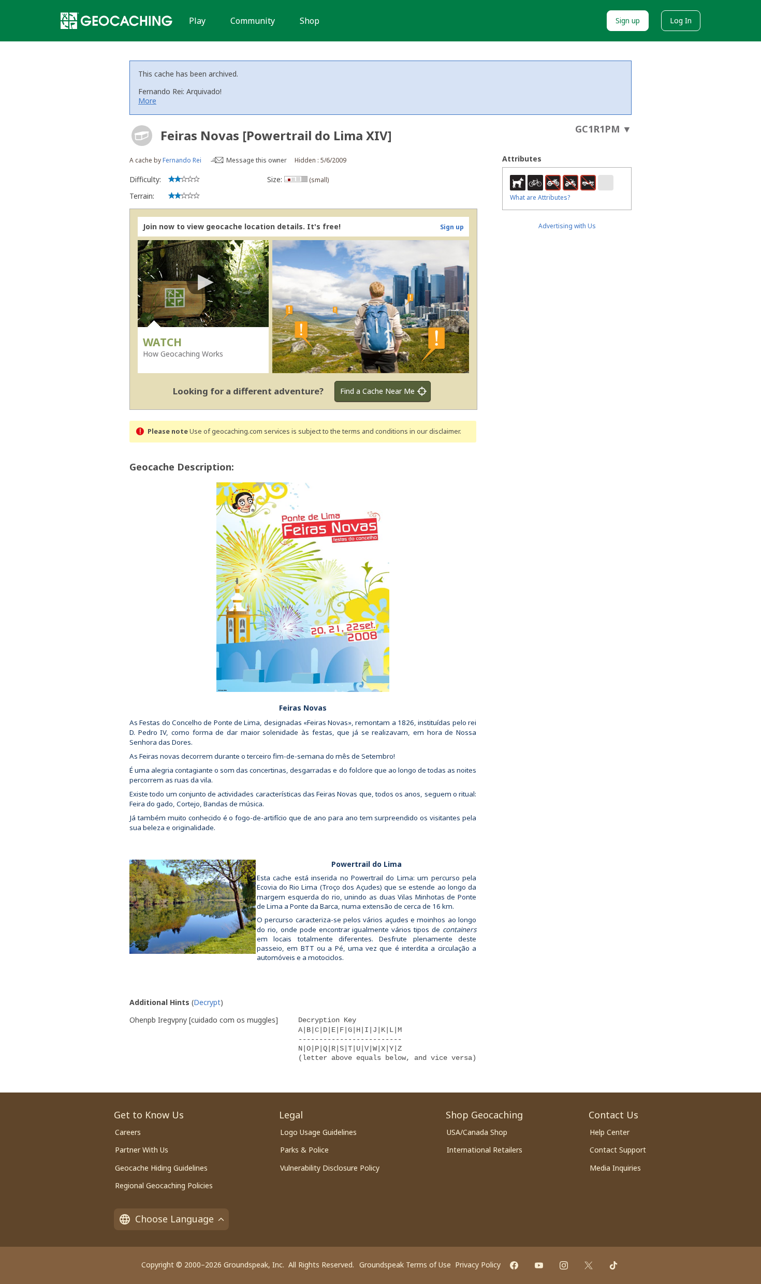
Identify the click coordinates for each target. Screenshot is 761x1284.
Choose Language (174, 1219)
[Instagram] (564, 1265)
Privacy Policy (478, 1265)
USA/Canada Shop (477, 1132)
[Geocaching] (116, 20)
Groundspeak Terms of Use (405, 1265)
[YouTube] (539, 1265)
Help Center (610, 1132)
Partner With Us (141, 1150)
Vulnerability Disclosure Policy (329, 1168)
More (147, 101)
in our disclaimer (434, 431)
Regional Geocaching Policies (164, 1185)
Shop (309, 20)
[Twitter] (588, 1265)
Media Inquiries (615, 1168)
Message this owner (256, 160)
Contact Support (618, 1150)
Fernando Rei (182, 160)
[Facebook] (514, 1265)
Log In (681, 20)
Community (252, 20)
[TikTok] (613, 1265)
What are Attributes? (540, 197)
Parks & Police (304, 1150)
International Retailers (484, 1150)
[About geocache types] (141, 135)
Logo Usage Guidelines (318, 1132)
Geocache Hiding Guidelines (161, 1168)
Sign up (628, 20)
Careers (128, 1132)
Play (197, 20)
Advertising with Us (567, 226)
